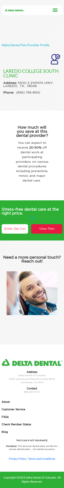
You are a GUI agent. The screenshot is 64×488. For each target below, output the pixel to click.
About (6, 401)
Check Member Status (16, 424)
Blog (5, 431)
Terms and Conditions (41, 458)
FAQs (5, 416)
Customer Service (13, 409)
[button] (55, 10)
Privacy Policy (17, 458)
